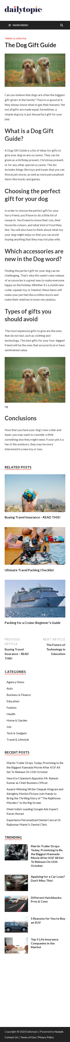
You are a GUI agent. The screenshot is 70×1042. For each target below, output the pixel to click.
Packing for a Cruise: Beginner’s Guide (32, 623)
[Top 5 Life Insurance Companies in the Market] (16, 939)
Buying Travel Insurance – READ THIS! (32, 517)
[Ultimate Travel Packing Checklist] (35, 566)
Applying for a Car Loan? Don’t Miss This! (48, 878)
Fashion (11, 707)
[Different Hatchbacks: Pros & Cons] (16, 898)
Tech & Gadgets (17, 733)
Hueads (59, 1031)
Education (13, 701)
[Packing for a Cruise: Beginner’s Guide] (35, 618)
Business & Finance (19, 694)
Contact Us (11, 1037)
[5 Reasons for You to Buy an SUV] (16, 919)
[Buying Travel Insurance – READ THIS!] (35, 513)
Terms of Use (28, 1037)
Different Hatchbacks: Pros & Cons (46, 899)
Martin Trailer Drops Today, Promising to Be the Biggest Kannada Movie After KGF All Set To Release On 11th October (35, 767)
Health (11, 714)
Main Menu (20, 25)
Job (9, 726)
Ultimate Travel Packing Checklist (29, 570)
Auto (10, 688)
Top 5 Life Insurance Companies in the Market (44, 943)
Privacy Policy (46, 1037)
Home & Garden (17, 720)
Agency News (15, 682)
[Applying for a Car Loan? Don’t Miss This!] (16, 877)
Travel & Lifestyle (15, 38)
